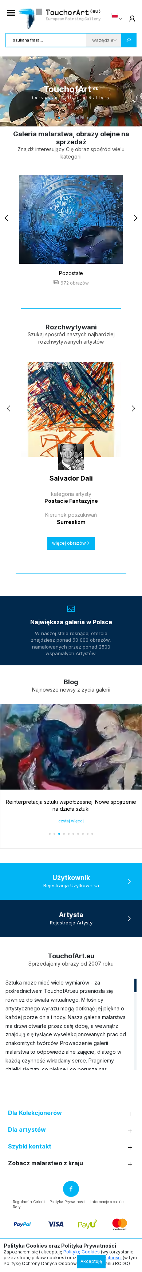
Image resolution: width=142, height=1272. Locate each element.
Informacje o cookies (107, 1201)
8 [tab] (83, 118)
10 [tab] (92, 118)
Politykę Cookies (81, 1252)
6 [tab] (73, 118)
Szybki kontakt (29, 1146)
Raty (17, 1207)
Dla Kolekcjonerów (35, 1112)
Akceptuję (91, 1261)
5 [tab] (69, 118)
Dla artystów (27, 1129)
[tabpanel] (71, 91)
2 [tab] (54, 118)
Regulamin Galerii (29, 1201)
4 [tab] (64, 118)
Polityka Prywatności (68, 1201)
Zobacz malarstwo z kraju (45, 1163)
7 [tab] (78, 118)
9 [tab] (87, 118)
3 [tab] (59, 118)
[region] (71, 1024)
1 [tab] (50, 118)
